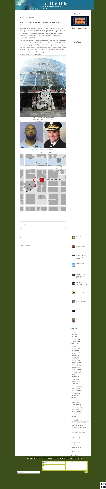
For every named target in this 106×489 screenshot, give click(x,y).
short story (84, 444)
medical (79, 430)
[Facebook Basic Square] (72, 455)
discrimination (79, 425)
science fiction (74, 437)
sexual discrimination (76, 442)
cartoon (73, 425)
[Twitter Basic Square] (75, 455)
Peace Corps (77, 422)
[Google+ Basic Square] (77, 455)
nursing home (74, 432)
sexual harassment (75, 444)
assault (83, 422)
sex (80, 437)
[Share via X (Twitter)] (24, 224)
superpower (74, 447)
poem (80, 432)
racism (73, 435)
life (76, 430)
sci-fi (80, 435)
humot (72, 430)
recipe (77, 435)
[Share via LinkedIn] (28, 224)
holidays (80, 427)
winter (79, 447)
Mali (72, 422)
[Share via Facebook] (20, 224)
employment (74, 427)
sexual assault (74, 439)
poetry (84, 432)
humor (84, 427)
